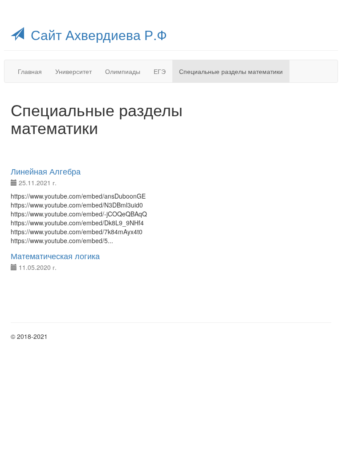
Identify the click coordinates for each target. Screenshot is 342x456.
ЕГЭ (160, 71)
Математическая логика (55, 255)
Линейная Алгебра (46, 171)
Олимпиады (122, 71)
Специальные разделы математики (231, 71)
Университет (73, 71)
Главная (30, 71)
